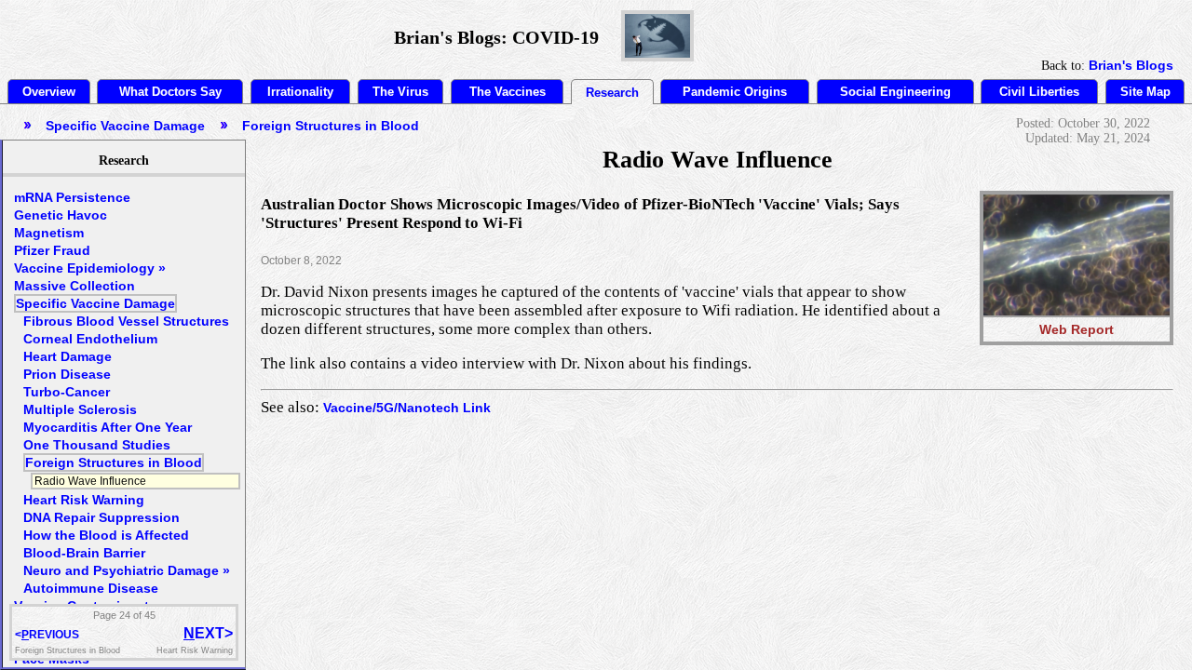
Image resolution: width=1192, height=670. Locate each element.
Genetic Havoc (60, 215)
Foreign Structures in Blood (113, 462)
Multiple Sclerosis (80, 409)
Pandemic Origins (735, 92)
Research (612, 93)
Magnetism (49, 232)
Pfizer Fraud (52, 250)
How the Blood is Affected (106, 535)
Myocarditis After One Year (107, 427)
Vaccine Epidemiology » (90, 268)
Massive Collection (74, 285)
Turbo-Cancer (66, 391)
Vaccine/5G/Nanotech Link (407, 407)
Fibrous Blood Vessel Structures (126, 321)
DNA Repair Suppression (101, 517)
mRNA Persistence (72, 197)
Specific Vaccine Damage (95, 303)
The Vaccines (507, 92)
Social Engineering (895, 92)
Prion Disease (67, 374)
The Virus (400, 92)
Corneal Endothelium (90, 338)
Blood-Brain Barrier (84, 552)
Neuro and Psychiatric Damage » (126, 570)
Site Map (1145, 92)
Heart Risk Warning (83, 499)
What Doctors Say (170, 92)
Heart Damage (67, 356)
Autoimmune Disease (90, 588)
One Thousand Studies (96, 444)
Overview (48, 92)
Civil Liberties (1039, 92)
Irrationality (300, 92)
